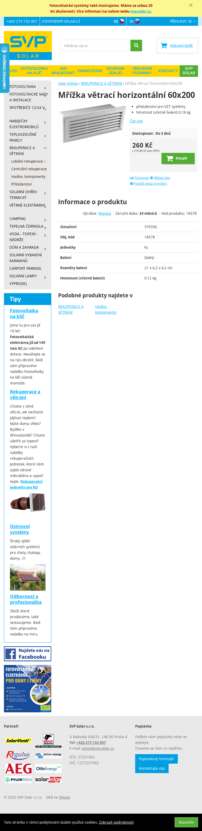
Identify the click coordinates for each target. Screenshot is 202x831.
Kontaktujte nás (152, 768)
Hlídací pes (162, 178)
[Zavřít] (191, 5)
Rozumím (186, 822)
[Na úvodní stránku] (30, 45)
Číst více (136, 120)
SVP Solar (189, 71)
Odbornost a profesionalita (26, 599)
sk (131, 21)
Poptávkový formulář (156, 758)
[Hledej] (136, 45)
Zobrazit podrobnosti (116, 822)
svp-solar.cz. (141, 11)
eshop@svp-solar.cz (61, 21)
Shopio (64, 797)
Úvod (12, 71)
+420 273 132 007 (22, 21)
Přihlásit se (181, 21)
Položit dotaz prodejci (150, 183)
